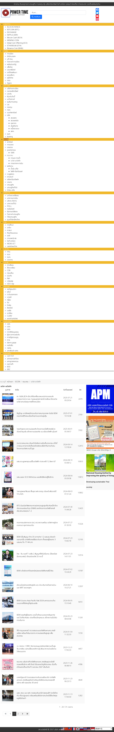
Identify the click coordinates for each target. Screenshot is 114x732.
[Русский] (81, 728)
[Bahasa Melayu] (89, 728)
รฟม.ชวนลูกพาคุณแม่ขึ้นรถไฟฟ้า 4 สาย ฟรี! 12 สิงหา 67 (36, 461)
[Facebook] (104, 9)
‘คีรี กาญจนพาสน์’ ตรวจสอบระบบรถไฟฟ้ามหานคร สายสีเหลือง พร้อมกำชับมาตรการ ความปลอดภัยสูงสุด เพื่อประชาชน (36, 633)
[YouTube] (104, 16)
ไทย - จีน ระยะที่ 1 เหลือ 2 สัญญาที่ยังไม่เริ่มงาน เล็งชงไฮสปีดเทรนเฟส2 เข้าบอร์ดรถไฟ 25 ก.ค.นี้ (37, 555)
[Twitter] (104, 12)
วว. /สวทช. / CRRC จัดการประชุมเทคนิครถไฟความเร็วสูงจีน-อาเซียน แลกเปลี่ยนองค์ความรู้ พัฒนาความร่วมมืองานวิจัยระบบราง (36, 649)
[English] (63, 728)
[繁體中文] (70, 728)
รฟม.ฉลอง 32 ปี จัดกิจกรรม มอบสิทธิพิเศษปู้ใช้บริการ (35, 477)
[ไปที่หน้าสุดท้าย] (27, 714)
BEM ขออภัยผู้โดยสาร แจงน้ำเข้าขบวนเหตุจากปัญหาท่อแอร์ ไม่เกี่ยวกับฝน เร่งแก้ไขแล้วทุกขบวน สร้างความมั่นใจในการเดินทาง (37, 618)
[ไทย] (85, 728)
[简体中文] (66, 728)
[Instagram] (104, 19)
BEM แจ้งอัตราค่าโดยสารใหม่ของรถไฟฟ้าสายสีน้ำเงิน (35, 570)
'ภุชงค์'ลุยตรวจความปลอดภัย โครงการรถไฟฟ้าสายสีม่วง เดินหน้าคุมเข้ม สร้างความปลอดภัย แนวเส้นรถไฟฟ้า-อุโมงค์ (37, 430)
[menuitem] (7, 24)
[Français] (74, 728)
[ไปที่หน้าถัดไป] (22, 714)
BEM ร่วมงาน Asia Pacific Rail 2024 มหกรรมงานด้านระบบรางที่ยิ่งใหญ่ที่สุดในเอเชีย (36, 602)
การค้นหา (37, 16)
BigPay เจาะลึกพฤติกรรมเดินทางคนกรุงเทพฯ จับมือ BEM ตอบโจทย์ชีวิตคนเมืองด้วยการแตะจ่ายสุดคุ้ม (37, 414)
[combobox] (58, 12)
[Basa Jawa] (93, 728)
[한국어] (78, 728)
